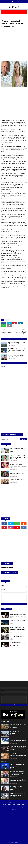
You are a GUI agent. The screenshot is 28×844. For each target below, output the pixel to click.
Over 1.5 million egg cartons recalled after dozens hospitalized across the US (18, 755)
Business (14, 809)
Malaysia (23, 804)
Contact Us (17, 842)
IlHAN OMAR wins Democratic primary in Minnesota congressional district (18, 788)
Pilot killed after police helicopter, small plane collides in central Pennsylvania (16, 349)
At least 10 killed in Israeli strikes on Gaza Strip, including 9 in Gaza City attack (18, 636)
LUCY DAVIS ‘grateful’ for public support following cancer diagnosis (17, 480)
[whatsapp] (17, 523)
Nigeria (10, 807)
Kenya (14, 807)
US (3, 804)
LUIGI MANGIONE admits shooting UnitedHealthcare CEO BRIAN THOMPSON (18, 748)
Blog (22, 807)
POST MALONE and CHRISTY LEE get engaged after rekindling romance (17, 629)
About (7, 840)
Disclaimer (11, 842)
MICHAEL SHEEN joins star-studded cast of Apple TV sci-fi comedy (17, 473)
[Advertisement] (14, 45)
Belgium (13, 804)
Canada (9, 804)
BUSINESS (6, 16)
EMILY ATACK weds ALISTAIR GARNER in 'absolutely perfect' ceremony (17, 450)
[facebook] (10, 1)
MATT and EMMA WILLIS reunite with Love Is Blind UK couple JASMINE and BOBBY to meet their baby (18, 465)
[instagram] (15, 1)
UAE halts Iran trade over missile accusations (17, 621)
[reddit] (24, 523)
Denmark (18, 804)
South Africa (5, 807)
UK (6, 804)
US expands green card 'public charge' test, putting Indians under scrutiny (18, 740)
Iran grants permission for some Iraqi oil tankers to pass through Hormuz (16, 343)
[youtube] (17, 527)
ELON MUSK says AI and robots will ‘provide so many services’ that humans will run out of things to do (18, 614)
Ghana (18, 807)
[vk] (24, 527)
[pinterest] (18, 1)
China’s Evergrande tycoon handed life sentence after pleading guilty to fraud (16, 356)
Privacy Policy (13, 840)
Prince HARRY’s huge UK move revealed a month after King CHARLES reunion (17, 773)
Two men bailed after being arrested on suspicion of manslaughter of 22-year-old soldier (18, 726)
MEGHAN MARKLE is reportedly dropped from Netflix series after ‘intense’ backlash (17, 457)
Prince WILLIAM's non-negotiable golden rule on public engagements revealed (18, 780)
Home (2, 16)
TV (24, 807)
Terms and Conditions (21, 840)
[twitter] (13, 1)
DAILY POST (17, 802)
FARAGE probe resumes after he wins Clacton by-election (17, 794)
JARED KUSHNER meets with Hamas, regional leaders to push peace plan (17, 765)
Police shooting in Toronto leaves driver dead (17, 732)
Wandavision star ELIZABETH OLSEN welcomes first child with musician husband (17, 644)
